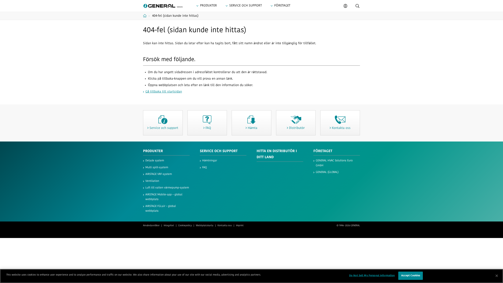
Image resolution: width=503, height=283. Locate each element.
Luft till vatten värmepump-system (167, 187)
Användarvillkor (151, 225)
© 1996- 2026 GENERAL (348, 225)
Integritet (169, 225)
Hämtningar (209, 160)
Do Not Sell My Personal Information (372, 275)
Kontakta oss (225, 225)
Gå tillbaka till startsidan (163, 91)
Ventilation (152, 181)
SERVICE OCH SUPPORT (219, 151)
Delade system (154, 160)
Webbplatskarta (204, 225)
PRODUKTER (153, 151)
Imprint (240, 225)
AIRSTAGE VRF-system (158, 174)
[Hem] (146, 16)
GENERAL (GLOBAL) (327, 172)
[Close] (496, 275)
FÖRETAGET (322, 151)
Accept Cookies (410, 275)
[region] (251, 276)
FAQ (204, 167)
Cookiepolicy (185, 225)
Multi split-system (156, 167)
